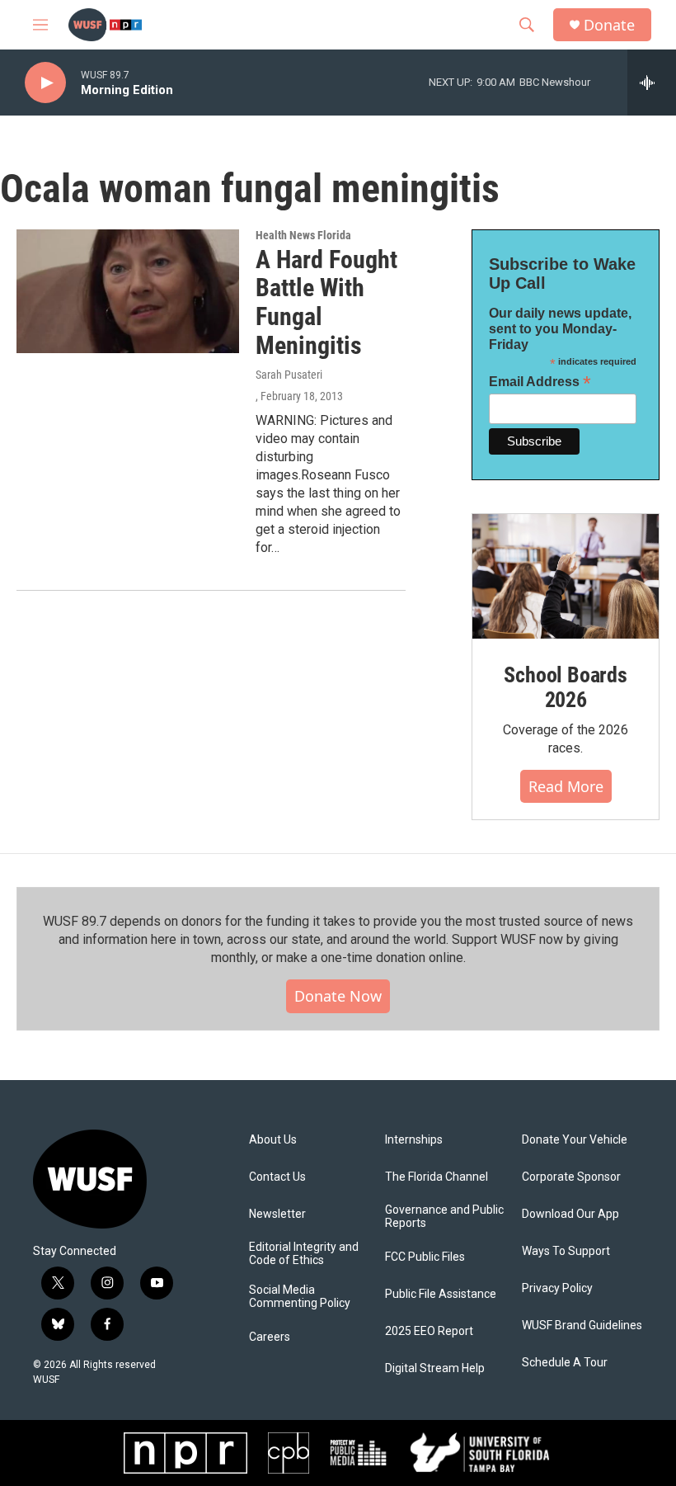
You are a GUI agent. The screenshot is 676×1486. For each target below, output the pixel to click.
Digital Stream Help (435, 1368)
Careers (269, 1337)
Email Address (540, 381)
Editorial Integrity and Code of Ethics (304, 1254)
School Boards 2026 (565, 687)
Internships (414, 1140)
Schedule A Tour (565, 1362)
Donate (609, 25)
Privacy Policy (557, 1288)
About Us (273, 1140)
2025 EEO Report (429, 1331)
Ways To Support (566, 1251)
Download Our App (570, 1214)
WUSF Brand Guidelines (582, 1325)
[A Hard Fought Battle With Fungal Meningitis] (127, 291)
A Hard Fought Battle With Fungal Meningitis (326, 302)
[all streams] (651, 83)
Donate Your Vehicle (574, 1140)
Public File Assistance (440, 1294)
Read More (565, 786)
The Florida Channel (436, 1177)
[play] (45, 82)
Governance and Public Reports (444, 1216)
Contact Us (277, 1177)
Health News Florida (303, 235)
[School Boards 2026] (565, 576)
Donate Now (338, 996)
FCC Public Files (425, 1257)
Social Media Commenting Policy (299, 1296)
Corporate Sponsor (571, 1177)
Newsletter (277, 1214)
